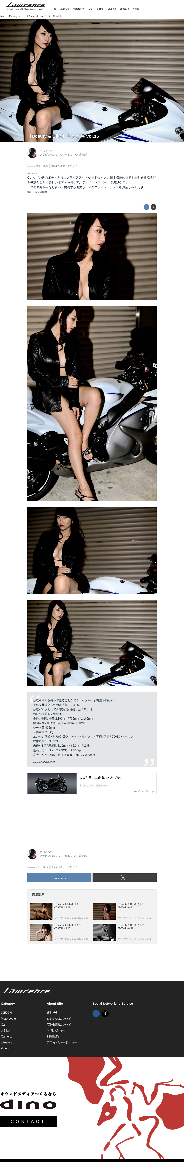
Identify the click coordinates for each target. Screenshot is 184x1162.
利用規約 (53, 1036)
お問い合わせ (56, 1030)
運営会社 (53, 1012)
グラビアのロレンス (52, 154)
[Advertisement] (54, 819)
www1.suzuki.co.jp (44, 762)
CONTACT (28, 1121)
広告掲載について (59, 1024)
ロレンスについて (59, 1018)
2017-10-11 (46, 151)
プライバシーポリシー (62, 1042)
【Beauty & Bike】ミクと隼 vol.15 (63, 136)
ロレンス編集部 (77, 154)
